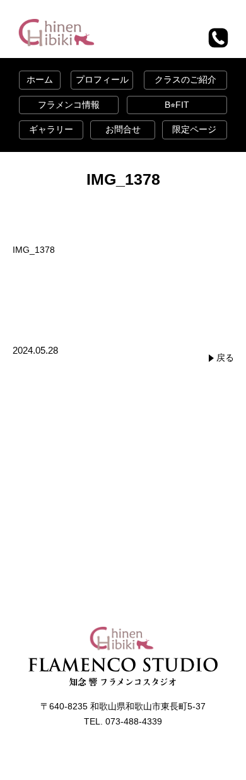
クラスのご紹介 (185, 79)
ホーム (39, 79)
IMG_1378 (34, 250)
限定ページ (194, 129)
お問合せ (123, 129)
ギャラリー (51, 129)
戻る (225, 357)
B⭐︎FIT (177, 105)
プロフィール (102, 79)
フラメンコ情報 (69, 105)
